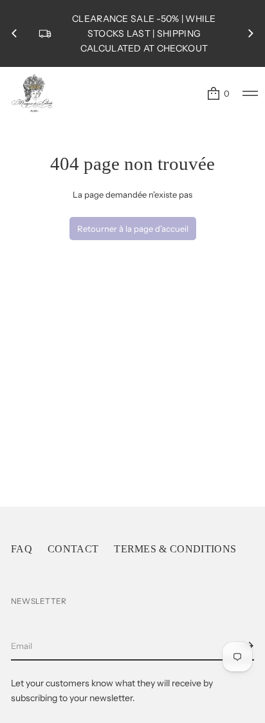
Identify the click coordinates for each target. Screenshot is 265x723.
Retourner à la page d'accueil (132, 228)
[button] (217, 93)
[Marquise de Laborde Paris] (32, 93)
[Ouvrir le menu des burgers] (250, 93)
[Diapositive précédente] (14, 33)
